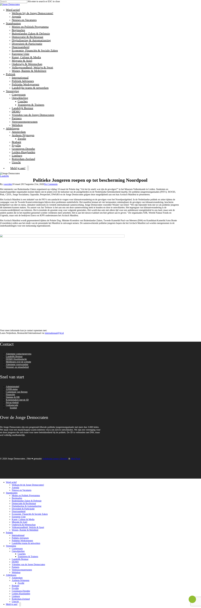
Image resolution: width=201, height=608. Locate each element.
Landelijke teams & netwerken (30, 87)
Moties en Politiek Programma (30, 26)
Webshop (17, 125)
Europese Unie (20, 53)
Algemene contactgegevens (18, 354)
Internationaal (20, 77)
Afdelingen (12, 128)
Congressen (19, 94)
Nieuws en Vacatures (24, 20)
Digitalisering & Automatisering (31, 40)
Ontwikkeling (19, 97)
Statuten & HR (13, 397)
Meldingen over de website (18, 362)
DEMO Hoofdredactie (16, 359)
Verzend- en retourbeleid (17, 367)
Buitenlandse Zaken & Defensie (31, 33)
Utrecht (15, 601)
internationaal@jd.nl (54, 333)
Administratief (12, 386)
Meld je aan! (17, 168)
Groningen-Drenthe (23, 148)
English (13, 408)
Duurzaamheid (20, 47)
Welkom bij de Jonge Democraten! (32, 13)
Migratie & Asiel (22, 60)
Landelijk (4, 176)
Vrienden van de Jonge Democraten (33, 114)
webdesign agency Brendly (55, 458)
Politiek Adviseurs (23, 81)
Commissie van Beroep (17, 392)
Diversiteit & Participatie (27, 43)
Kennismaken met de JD (17, 400)
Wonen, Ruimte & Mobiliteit (29, 70)
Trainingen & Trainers (31, 104)
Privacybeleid (12, 402)
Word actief (12, 9)
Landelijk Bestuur (22, 108)
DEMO (16, 111)
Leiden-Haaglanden (23, 152)
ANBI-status (12, 389)
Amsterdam (19, 131)
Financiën (10, 394)
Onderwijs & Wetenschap (27, 64)
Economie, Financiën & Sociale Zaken (35, 50)
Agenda (16, 16)
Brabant (16, 142)
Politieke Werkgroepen (25, 84)
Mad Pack (75, 458)
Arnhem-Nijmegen (23, 135)
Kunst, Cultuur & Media (26, 57)
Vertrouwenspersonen (25, 121)
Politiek (10, 74)
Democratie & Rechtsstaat (27, 36)
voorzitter (7, 184)
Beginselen (18, 30)
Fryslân (16, 145)
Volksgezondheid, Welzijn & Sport (32, 67)
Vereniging (12, 91)
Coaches (23, 101)
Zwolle (22, 138)
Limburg (17, 155)
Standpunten (13, 23)
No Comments (51, 184)
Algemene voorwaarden (17, 364)
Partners (17, 118)
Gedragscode (12, 405)
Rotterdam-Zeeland (23, 159)
